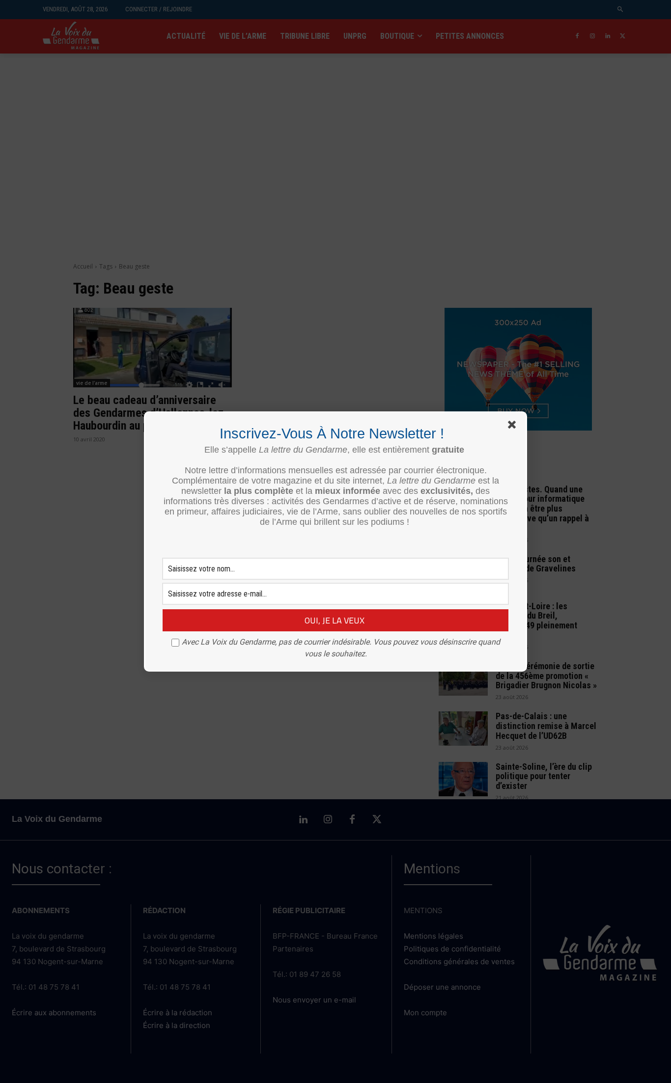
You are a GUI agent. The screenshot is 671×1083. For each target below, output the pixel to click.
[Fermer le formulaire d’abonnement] (514, 427)
